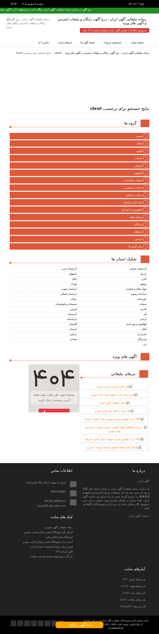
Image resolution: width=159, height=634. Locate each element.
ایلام (74, 278)
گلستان (73, 324)
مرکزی (73, 334)
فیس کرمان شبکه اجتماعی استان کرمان (51, 546)
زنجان (74, 298)
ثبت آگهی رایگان (79, 625)
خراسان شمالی (68, 293)
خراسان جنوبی (69, 288)
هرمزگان (142, 339)
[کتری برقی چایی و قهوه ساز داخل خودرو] (114, 394)
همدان (73, 339)
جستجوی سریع (114, 42)
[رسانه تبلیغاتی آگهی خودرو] (114, 84)
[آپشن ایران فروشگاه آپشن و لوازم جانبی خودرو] (31, 98)
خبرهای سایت (65, 42)
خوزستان (142, 298)
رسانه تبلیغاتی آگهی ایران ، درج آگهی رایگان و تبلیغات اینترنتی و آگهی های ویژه (106, 52)
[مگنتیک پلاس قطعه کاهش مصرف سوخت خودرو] (114, 447)
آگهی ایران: (143, 481)
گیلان (144, 329)
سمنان (143, 303)
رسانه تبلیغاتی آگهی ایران (124, 488)
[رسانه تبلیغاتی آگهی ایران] (78, 67)
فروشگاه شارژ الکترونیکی (59, 536)
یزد (145, 344)
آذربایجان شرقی (138, 268)
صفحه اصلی (137, 42)
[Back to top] (147, 624)
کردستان (72, 314)
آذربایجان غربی (69, 268)
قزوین (73, 309)
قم (145, 314)
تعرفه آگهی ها (87, 42)
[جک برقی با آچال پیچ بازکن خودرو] (114, 411)
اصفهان (73, 273)
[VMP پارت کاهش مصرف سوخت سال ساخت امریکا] (114, 419)
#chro (58, 52)
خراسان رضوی (139, 293)
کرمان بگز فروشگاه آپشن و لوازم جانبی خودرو (48, 532)
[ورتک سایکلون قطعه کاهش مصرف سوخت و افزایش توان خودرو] (114, 431)
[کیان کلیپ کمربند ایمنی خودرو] (114, 386)
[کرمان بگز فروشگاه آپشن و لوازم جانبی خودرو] (126, 98)
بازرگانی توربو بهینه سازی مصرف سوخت (51, 556)
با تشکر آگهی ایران (139, 515)
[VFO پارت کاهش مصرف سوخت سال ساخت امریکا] (114, 439)
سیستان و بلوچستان (66, 303)
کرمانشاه (72, 319)
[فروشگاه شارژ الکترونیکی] (43, 84)
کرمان (143, 319)
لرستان (73, 329)
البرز (144, 278)
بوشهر (143, 283)
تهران (74, 283)
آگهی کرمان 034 (64, 551)
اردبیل (143, 273)
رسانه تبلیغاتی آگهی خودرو (59, 527)
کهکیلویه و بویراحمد (136, 324)
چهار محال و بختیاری (136, 288)
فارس (143, 309)
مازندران (142, 334)
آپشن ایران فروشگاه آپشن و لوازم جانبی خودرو (48, 541)
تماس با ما (44, 42)
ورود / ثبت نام (136, 3)
